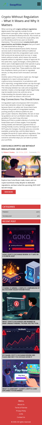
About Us (21, 404)
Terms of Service (21, 408)
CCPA (21, 414)
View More (8, 192)
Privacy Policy (21, 411)
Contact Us (21, 417)
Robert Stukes (9, 152)
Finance (21, 212)
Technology (21, 216)
